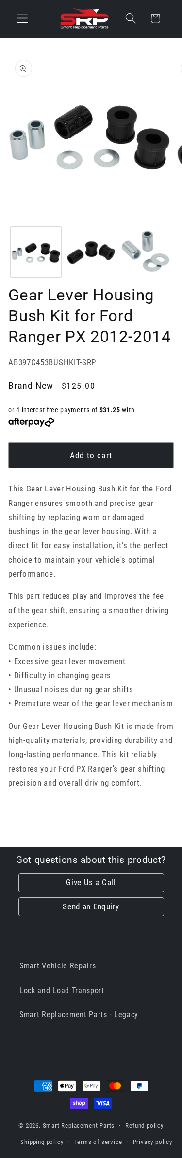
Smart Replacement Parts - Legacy (78, 1014)
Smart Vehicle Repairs (57, 965)
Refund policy (144, 1125)
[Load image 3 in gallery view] (145, 252)
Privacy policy (152, 1141)
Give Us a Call (91, 882)
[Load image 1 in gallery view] (36, 252)
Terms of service (98, 1141)
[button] (22, 18)
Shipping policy (41, 1141)
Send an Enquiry (91, 906)
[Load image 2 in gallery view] (91, 252)
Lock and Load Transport (61, 990)
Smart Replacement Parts (79, 1125)
